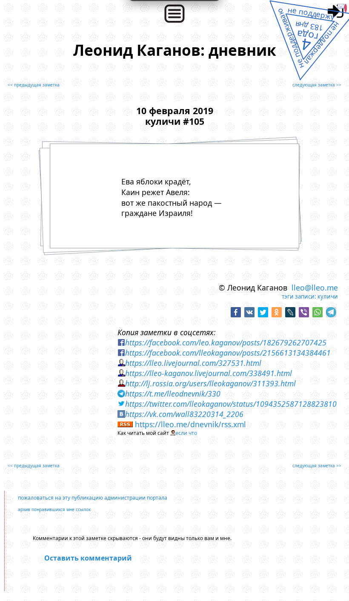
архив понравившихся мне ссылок (54, 509)
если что (186, 433)
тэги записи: (299, 296)
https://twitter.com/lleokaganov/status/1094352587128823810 (231, 404)
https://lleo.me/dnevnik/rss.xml (190, 424)
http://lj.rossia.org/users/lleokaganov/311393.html (210, 383)
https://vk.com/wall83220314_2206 (184, 414)
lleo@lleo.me (315, 287)
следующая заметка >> (316, 85)
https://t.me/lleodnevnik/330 (172, 393)
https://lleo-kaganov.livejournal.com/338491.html (208, 373)
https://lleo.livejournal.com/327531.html (193, 363)
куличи (328, 296)
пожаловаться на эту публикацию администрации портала (92, 497)
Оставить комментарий (88, 558)
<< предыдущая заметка (34, 85)
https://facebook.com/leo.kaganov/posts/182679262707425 (225, 342)
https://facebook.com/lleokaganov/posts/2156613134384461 (228, 353)
